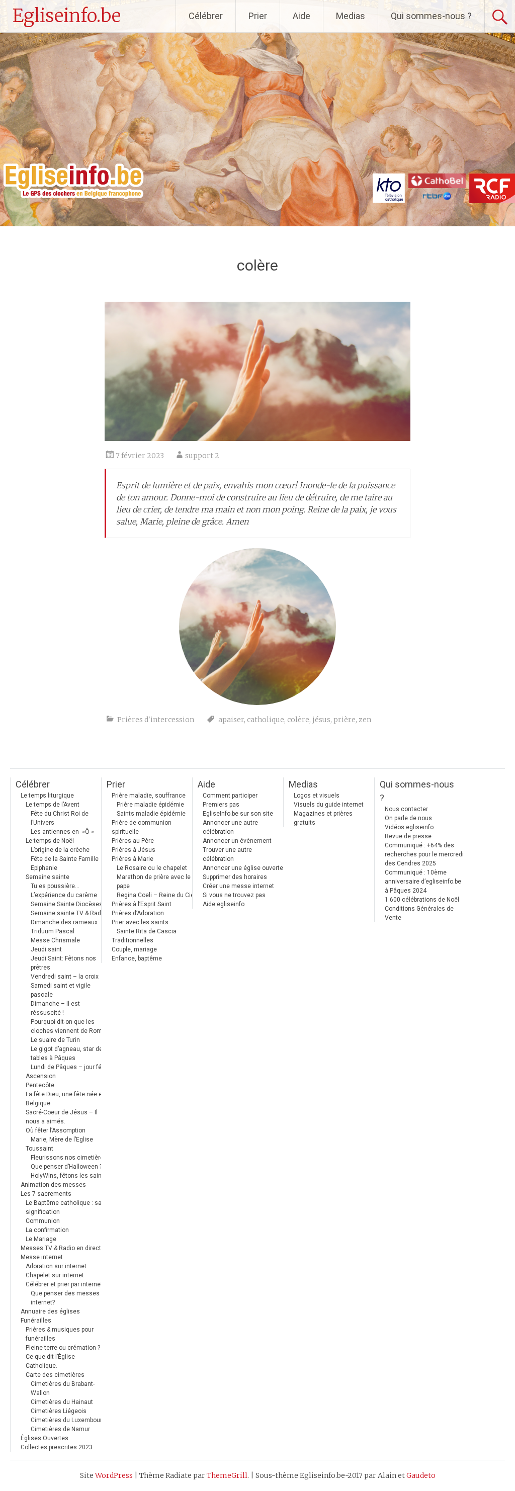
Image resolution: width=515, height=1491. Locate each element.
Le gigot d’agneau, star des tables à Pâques (68, 1053)
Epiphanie (44, 867)
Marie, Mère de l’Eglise (62, 1139)
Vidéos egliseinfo (409, 827)
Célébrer (206, 16)
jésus (321, 719)
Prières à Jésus (133, 849)
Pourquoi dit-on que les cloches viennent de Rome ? (70, 1026)
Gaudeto (421, 1475)
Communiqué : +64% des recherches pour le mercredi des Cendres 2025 (424, 854)
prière (344, 719)
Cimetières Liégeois (59, 1411)
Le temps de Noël (50, 840)
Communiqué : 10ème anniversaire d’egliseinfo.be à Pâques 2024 (423, 881)
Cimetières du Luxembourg (68, 1420)
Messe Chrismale (55, 940)
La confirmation (47, 1230)
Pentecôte (40, 1085)
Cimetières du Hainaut (62, 1402)
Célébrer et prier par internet (64, 1284)
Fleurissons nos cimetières (69, 1157)
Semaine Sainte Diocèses (67, 904)
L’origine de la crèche (60, 849)
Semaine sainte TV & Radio (68, 913)
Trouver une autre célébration (227, 854)
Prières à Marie (132, 858)
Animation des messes (53, 1184)
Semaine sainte (47, 877)
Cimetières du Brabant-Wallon (63, 1388)
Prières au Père (133, 840)
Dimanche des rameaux (64, 922)
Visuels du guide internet (329, 804)
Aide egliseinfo (223, 904)
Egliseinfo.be (67, 16)
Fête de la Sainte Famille (65, 858)
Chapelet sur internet (55, 1275)
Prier (257, 16)
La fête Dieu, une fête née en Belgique (66, 1099)
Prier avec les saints (140, 922)
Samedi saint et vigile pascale (61, 990)
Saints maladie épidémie (151, 813)
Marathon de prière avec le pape (154, 881)
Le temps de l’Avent (52, 804)
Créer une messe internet (238, 886)
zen (365, 719)
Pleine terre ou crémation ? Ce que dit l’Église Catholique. (63, 1356)
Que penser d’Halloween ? (66, 1166)
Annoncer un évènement (237, 840)
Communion (43, 1220)
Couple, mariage (134, 949)
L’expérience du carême (64, 895)
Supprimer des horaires (235, 877)
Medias (350, 16)
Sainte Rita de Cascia (147, 931)
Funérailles (36, 1320)
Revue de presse (408, 836)
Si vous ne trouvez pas (234, 895)
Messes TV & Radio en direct (61, 1248)
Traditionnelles (132, 940)
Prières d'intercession (155, 719)
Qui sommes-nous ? (431, 16)
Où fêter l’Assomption (55, 1130)
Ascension (41, 1076)
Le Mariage (41, 1239)
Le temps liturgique (47, 795)
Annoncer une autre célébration (230, 827)
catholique (265, 719)
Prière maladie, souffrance (149, 795)
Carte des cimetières (55, 1374)
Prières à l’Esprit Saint (141, 904)
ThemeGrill (227, 1475)
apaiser (231, 719)
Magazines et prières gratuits (323, 818)
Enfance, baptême (137, 958)
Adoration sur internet (56, 1266)
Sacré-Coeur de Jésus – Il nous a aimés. (62, 1117)
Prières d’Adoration (138, 913)
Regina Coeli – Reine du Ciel (156, 895)
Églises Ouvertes (44, 1438)
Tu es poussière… (55, 886)
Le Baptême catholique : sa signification (64, 1207)
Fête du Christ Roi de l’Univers (60, 818)
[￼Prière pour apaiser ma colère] (257, 438)
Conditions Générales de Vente (419, 913)
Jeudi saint (46, 949)
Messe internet (42, 1257)
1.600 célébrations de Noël (422, 899)
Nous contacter (406, 809)
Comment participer (230, 795)
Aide (301, 16)
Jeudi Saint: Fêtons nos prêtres (63, 963)
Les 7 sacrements (46, 1193)
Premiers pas (221, 804)
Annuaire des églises (50, 1311)
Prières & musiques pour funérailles (60, 1334)
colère (298, 719)
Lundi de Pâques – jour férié (70, 1067)
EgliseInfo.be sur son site (238, 813)
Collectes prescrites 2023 (57, 1447)
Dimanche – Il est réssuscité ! (55, 1008)
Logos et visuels (316, 795)
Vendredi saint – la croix (65, 976)
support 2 (202, 455)
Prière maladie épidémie (150, 804)
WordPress (114, 1475)
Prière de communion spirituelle (141, 827)
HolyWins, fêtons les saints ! (70, 1175)
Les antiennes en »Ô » (62, 831)
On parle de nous (408, 818)
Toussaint (39, 1148)
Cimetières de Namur (60, 1429)
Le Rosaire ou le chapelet (152, 867)
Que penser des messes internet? (65, 1298)
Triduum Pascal (52, 931)
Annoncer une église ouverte (243, 867)
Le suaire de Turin (55, 1039)
